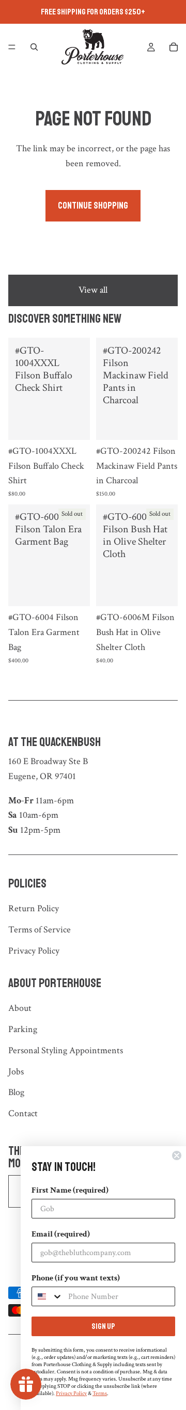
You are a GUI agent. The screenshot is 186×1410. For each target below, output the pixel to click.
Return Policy (33, 908)
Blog (16, 1092)
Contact (23, 1113)
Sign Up (103, 1326)
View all (93, 290)
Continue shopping (93, 205)
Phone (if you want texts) (76, 1278)
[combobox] (47, 1296)
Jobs (16, 1072)
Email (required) (61, 1234)
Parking (22, 1029)
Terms (99, 1393)
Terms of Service (39, 930)
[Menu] (12, 47)
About (20, 1008)
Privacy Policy (33, 951)
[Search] (34, 47)
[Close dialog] (177, 1155)
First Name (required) (70, 1190)
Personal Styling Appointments (65, 1050)
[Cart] (173, 47)
